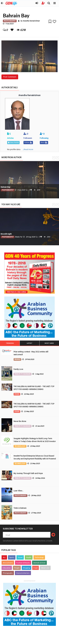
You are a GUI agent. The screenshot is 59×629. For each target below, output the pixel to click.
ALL (4, 557)
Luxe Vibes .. (18, 490)
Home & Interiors (23, 573)
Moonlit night (6, 234)
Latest (29, 343)
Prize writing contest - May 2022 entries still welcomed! (31, 353)
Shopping (26, 568)
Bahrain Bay (5, 187)
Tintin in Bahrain (20, 508)
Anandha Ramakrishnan (31, 21)
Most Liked (49, 343)
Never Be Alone (20, 421)
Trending (10, 343)
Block (43, 142)
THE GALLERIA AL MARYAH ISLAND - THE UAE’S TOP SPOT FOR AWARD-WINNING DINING (34, 388)
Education (7, 568)
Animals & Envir (39, 563)
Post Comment (9, 76)
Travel (20, 557)
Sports (11, 557)
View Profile (14, 142)
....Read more (28, 149)
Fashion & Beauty (23, 563)
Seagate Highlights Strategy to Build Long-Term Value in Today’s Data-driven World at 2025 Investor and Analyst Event (35, 441)
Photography (8, 573)
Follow (27, 142)
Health (28, 557)
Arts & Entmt (8, 563)
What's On (45, 568)
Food (36, 568)
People (16, 568)
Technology (39, 557)
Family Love (18, 369)
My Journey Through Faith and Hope (28, 473)
